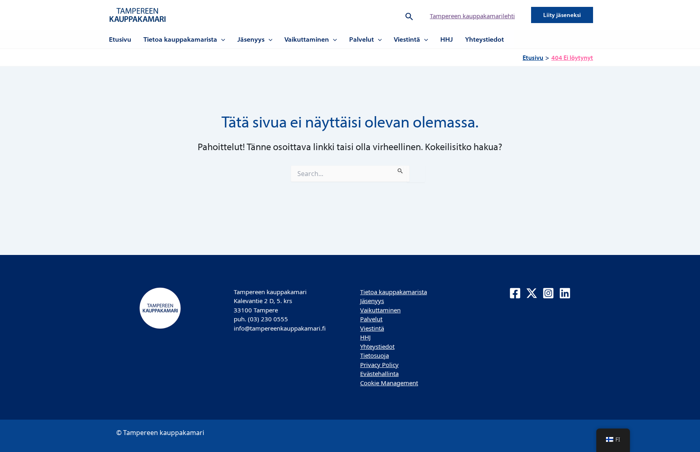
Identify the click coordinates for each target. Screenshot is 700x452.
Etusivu (120, 39)
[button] (409, 15)
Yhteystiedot (484, 39)
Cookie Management (389, 383)
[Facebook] (515, 293)
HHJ (446, 39)
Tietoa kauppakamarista (180, 39)
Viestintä (407, 39)
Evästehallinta (379, 373)
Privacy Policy (379, 365)
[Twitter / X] (532, 293)
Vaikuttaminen (306, 39)
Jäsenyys (251, 39)
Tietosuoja (374, 355)
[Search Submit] (400, 170)
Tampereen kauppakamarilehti (472, 16)
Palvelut (361, 39)
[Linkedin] (565, 293)
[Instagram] (548, 293)
